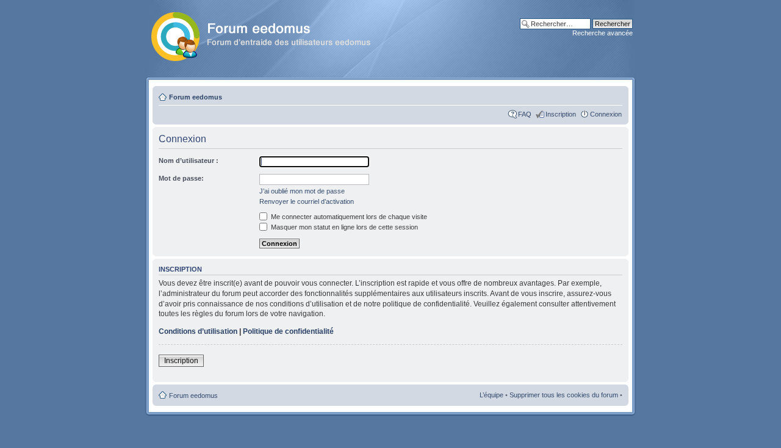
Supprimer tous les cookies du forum (563, 395)
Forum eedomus (195, 97)
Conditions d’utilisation (198, 331)
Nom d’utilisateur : (188, 160)
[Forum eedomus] (270, 34)
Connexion (606, 114)
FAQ (524, 114)
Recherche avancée (602, 33)
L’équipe (491, 395)
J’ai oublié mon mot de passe (302, 191)
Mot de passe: (181, 178)
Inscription (560, 114)
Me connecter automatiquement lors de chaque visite (348, 216)
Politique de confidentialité (288, 331)
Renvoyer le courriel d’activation (306, 201)
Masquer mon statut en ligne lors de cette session (343, 227)
